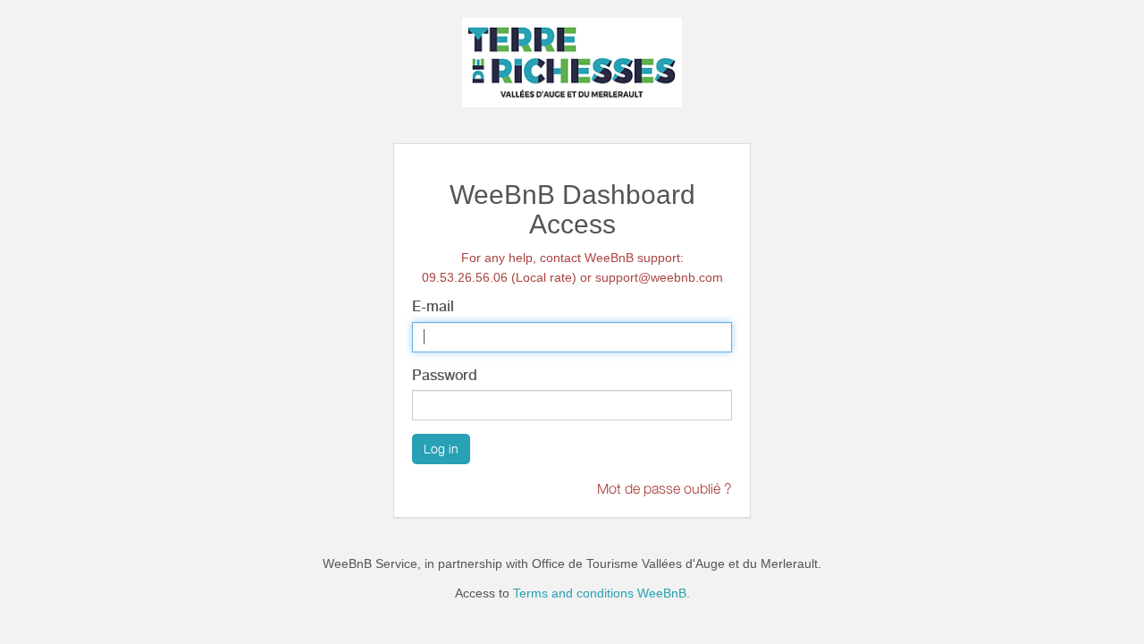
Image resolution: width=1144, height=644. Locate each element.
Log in (441, 448)
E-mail (433, 306)
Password (444, 375)
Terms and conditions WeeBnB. (601, 593)
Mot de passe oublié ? (664, 488)
